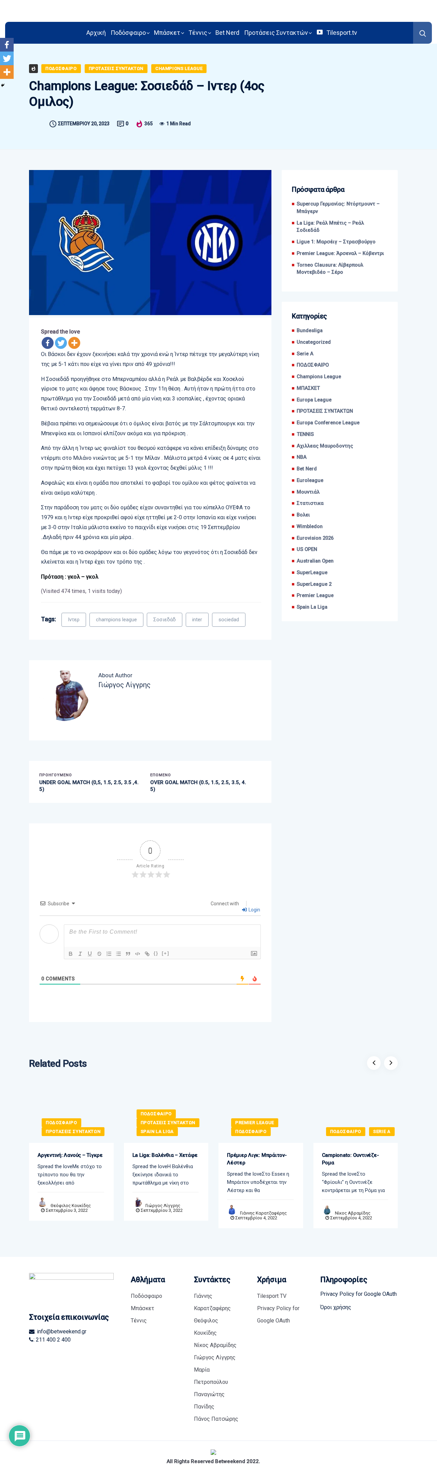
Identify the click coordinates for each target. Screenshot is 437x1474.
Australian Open (315, 561)
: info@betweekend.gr (60, 1331)
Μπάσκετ (167, 32)
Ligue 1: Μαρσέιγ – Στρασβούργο (336, 242)
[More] (74, 343)
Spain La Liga (312, 607)
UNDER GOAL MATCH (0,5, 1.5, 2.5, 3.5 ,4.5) (89, 785)
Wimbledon (310, 526)
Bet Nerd (227, 32)
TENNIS (305, 434)
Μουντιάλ (308, 492)
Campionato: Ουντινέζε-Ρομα (350, 1159)
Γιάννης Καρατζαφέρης (263, 1213)
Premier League (315, 595)
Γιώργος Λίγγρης (162, 1205)
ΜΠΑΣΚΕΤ (308, 388)
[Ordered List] (109, 954)
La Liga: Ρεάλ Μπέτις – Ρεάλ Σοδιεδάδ (330, 226)
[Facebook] (48, 343)
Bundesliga (310, 331)
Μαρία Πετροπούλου (211, 1375)
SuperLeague (312, 573)
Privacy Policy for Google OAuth (278, 1314)
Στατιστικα (310, 503)
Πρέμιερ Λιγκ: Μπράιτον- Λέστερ (257, 1159)
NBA (302, 457)
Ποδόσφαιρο (128, 32)
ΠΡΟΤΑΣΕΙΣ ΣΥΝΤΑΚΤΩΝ (116, 68)
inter (197, 619)
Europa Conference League (328, 423)
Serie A (305, 354)
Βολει (303, 515)
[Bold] (70, 954)
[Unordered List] (118, 954)
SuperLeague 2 (314, 584)
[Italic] (80, 954)
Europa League (314, 400)
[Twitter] (61, 343)
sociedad (228, 619)
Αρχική (96, 32)
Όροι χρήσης (335, 1307)
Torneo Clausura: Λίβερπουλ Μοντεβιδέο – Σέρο (330, 268)
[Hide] (2, 85)
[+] (165, 953)
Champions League (178, 68)
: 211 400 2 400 (52, 1339)
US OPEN (307, 549)
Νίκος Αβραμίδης (352, 1213)
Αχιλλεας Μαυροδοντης (325, 446)
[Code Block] (137, 954)
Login (254, 909)
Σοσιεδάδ (164, 619)
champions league (116, 619)
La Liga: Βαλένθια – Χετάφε (165, 1155)
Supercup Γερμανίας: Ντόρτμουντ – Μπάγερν (338, 207)
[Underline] (90, 954)
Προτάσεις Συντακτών (276, 32)
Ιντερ (74, 619)
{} (156, 953)
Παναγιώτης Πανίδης (209, 1400)
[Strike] (99, 954)
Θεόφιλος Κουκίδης (71, 1205)
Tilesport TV (271, 1296)
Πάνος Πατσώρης (216, 1419)
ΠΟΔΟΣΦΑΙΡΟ (61, 68)
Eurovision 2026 (315, 538)
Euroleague (310, 480)
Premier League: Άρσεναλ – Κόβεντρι (340, 253)
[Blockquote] (128, 954)
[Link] (147, 954)
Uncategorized (314, 342)
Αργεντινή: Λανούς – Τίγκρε (70, 1155)
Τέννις (197, 32)
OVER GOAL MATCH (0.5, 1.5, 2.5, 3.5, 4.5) (198, 785)
